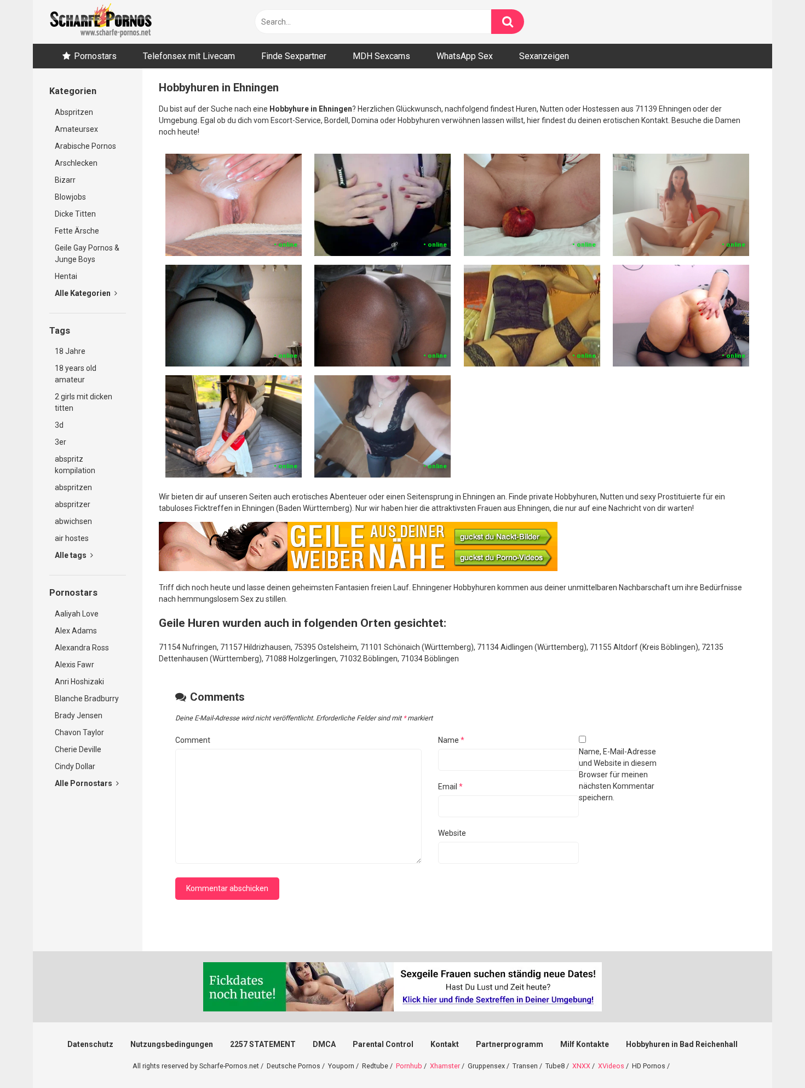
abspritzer (72, 504)
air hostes (72, 538)
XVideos (611, 1066)
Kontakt (444, 1044)
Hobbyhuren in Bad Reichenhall (682, 1044)
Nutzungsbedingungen (171, 1044)
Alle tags (71, 555)
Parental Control (383, 1044)
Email (450, 786)
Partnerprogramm (509, 1044)
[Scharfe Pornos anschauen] (100, 22)
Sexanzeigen (544, 56)
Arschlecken (76, 163)
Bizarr (65, 180)
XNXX (581, 1066)
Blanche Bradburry (87, 698)
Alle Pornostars (84, 783)
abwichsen (73, 521)
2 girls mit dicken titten (83, 402)
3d (59, 425)
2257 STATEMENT (263, 1044)
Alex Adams (76, 630)
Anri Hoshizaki (79, 681)
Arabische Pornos (85, 146)
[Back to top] (768, 1055)
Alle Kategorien (83, 293)
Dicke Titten (75, 214)
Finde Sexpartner (293, 56)
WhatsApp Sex (464, 56)
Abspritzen (74, 112)
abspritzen (73, 487)
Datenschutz (90, 1044)
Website (452, 833)
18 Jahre (70, 351)
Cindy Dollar (75, 766)
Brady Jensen (78, 715)
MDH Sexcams (381, 56)
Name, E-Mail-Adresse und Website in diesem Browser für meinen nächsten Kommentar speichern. (618, 774)
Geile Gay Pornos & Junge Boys (87, 253)
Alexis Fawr (74, 664)
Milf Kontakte (584, 1044)
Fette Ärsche (77, 230)
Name (451, 740)
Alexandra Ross (82, 647)
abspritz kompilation (75, 465)
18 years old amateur (75, 374)
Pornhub (409, 1066)
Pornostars (95, 56)
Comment (192, 740)
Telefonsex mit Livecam (189, 56)
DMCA (324, 1044)
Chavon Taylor (79, 732)
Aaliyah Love (77, 613)
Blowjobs (70, 197)
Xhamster (445, 1066)
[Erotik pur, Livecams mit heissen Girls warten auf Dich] (358, 568)
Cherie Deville (78, 749)
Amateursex (76, 129)
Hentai (66, 276)
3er (60, 442)
